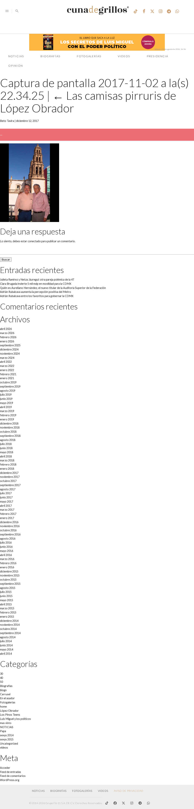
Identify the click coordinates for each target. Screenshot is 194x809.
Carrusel (5, 694)
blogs (3, 690)
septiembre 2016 (10, 534)
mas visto (5, 723)
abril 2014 (6, 653)
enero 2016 (7, 567)
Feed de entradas (10, 771)
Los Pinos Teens (10, 714)
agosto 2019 (7, 390)
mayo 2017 (6, 501)
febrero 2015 (8, 612)
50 (1, 681)
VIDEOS (103, 790)
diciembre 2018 (9, 423)
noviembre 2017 (10, 476)
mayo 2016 (6, 550)
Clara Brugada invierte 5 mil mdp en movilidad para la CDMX (35, 283)
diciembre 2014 (9, 620)
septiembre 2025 (10, 345)
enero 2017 (7, 518)
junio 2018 (6, 448)
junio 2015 (6, 596)
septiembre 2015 (10, 583)
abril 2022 (6, 361)
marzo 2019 (7, 411)
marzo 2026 (7, 333)
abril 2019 (6, 407)
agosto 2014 (7, 637)
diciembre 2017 (9, 472)
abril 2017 (6, 505)
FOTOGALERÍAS (82, 790)
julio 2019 (6, 394)
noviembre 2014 (10, 624)
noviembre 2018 (10, 427)
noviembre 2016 (10, 526)
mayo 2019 (6, 402)
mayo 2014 (6, 649)
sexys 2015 (6, 739)
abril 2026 (6, 328)
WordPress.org (9, 780)
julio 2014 (6, 641)
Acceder (5, 767)
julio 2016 (6, 542)
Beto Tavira (7, 120)
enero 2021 (7, 378)
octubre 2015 (8, 579)
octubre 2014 (8, 628)
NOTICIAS (6, 727)
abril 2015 (6, 604)
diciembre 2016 (9, 522)
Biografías (50, 56)
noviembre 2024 (10, 353)
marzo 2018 (7, 460)
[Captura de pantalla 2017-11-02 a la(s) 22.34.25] (29, 221)
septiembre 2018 (10, 435)
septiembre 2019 (10, 386)
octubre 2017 (8, 481)
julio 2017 (6, 493)
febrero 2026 (8, 337)
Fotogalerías (89, 56)
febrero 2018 (8, 464)
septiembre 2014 (10, 633)
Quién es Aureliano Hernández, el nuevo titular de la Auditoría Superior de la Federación (53, 287)
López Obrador (9, 710)
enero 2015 (7, 616)
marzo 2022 (7, 365)
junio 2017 (6, 497)
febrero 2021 (8, 374)
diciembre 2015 (9, 571)
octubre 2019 (8, 382)
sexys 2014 (6, 735)
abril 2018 (6, 456)
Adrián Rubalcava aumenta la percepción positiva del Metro (35, 291)
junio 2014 (6, 645)
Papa (3, 731)
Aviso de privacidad (128, 790)
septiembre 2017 (10, 485)
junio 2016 (6, 546)
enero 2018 (7, 468)
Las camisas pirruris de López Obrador (88, 101)
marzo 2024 (7, 357)
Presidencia (157, 56)
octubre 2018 (8, 431)
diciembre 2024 (9, 349)
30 (1, 673)
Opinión (15, 65)
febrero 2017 (8, 513)
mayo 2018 (6, 452)
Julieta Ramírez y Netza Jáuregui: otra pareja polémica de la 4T (37, 279)
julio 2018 (6, 443)
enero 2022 (7, 370)
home (3, 706)
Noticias (16, 56)
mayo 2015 (6, 600)
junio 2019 (6, 398)
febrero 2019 (8, 415)
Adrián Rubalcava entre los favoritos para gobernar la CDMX (36, 296)
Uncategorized (9, 743)
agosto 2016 (7, 538)
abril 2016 (6, 555)
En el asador (7, 698)
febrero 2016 (8, 563)
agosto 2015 (7, 587)
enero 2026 (7, 341)
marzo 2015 (7, 608)
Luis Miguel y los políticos (15, 718)
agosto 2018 (7, 440)
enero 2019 (7, 419)
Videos (124, 56)
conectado (34, 241)
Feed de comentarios (13, 775)
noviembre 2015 (10, 575)
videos (4, 747)
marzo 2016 (7, 559)
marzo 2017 (7, 509)
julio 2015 (6, 591)
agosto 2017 (7, 489)
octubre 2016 (8, 530)
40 (1, 677)
